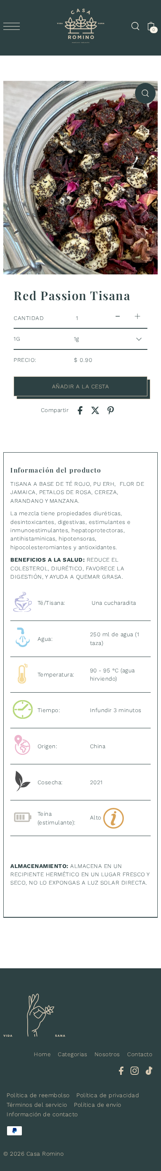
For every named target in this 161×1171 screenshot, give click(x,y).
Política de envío (97, 1104)
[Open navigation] (13, 26)
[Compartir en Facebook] (80, 410)
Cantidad (29, 318)
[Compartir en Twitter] (95, 410)
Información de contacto (42, 1114)
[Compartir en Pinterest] (111, 410)
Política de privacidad (107, 1095)
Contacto (139, 1054)
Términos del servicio (37, 1104)
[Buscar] (135, 26)
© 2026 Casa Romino (33, 1153)
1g (17, 338)
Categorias (72, 1054)
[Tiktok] (149, 1070)
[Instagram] (134, 1070)
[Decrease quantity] (118, 316)
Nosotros (107, 1054)
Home (42, 1054)
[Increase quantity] (137, 316)
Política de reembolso (38, 1095)
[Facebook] (121, 1070)
